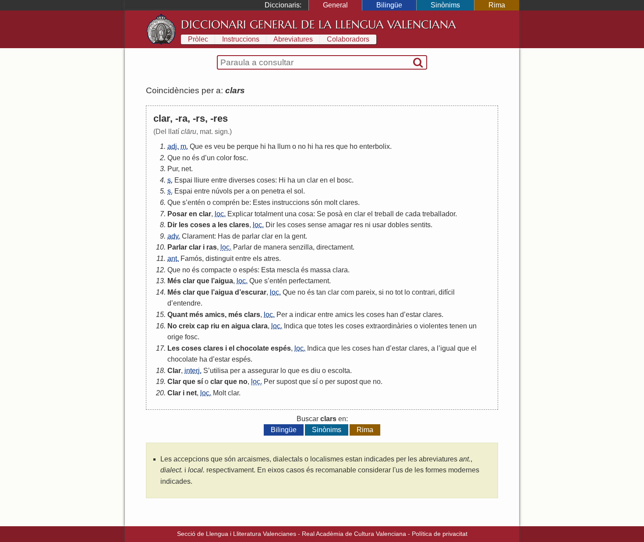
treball (384, 214)
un (211, 158)
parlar (251, 236)
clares (348, 202)
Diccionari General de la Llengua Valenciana (318, 25)
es (208, 146)
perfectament (309, 281)
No (172, 326)
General (335, 5)
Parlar (177, 247)
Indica (293, 326)
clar (312, 180)
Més (174, 281)
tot (399, 292)
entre (219, 180)
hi (263, 146)
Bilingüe (389, 5)
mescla (288, 270)
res (329, 146)
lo (407, 292)
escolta (339, 370)
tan (321, 292)
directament (334, 247)
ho (353, 146)
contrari (423, 292)
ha (272, 146)
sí (200, 381)
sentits (420, 225)
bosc (344, 180)
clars (252, 314)
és (195, 158)
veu (219, 146)
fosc (240, 158)
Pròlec (198, 39)
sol (298, 191)
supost (286, 381)
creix (187, 326)
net (186, 168)
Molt (219, 393)
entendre (187, 303)
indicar (305, 314)
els (257, 258)
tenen (458, 326)
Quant (177, 314)
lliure (201, 180)
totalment (269, 214)
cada (413, 214)
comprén (226, 202)
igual (448, 348)
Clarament (198, 236)
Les (173, 348)
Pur (172, 168)
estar (413, 314)
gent (298, 236)
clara (340, 270)
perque (247, 146)
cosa (305, 214)
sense (317, 225)
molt (330, 202)
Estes (261, 202)
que (342, 146)
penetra (273, 191)
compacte (216, 270)
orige (175, 337)
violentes (434, 326)
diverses (242, 180)
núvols (222, 191)
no (302, 146)
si (381, 292)
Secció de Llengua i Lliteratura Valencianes (236, 533)
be (231, 146)
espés (248, 270)
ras (211, 247)
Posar (177, 214)
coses (266, 180)
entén (196, 202)
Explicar (240, 214)
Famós (191, 258)
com (347, 292)
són (316, 202)
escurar (253, 292)
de (399, 214)
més (196, 314)
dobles (398, 225)
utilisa (219, 370)
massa (320, 270)
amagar (340, 225)
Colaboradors (348, 39)
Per (281, 314)
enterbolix (374, 146)
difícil (447, 292)
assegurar (263, 370)
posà (335, 214)
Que (196, 146)
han (392, 314)
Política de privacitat (439, 533)
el (332, 180)
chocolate (252, 348)
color (224, 158)
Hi (282, 180)
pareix (365, 292)
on (255, 191)
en (324, 180)
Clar (174, 370)
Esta (268, 270)
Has (224, 236)
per (239, 191)
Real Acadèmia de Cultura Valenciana (354, 533)
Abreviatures (293, 39)
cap (203, 326)
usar (379, 225)
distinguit (219, 258)
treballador (438, 214)
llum (283, 146)
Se (321, 214)
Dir (172, 225)
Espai (183, 180)
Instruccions (240, 39)
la (287, 236)
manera (275, 247)
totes (325, 326)
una (291, 214)
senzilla (301, 247)
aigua (224, 281)
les (183, 225)
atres (271, 258)
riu (215, 326)
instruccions (290, 202)
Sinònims (445, 5)
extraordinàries (389, 326)
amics (215, 314)
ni (368, 225)
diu (315, 370)
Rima (496, 5)
